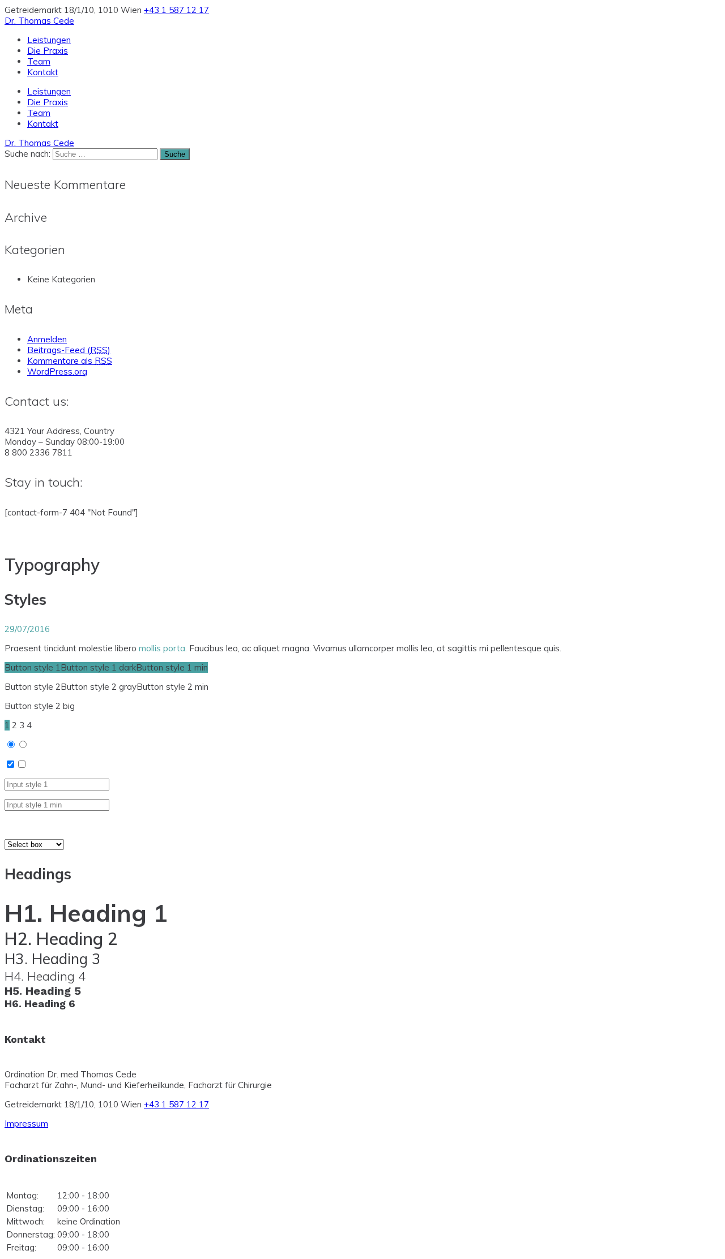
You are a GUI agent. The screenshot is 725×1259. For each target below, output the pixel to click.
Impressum (26, 1123)
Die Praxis (47, 50)
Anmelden (47, 339)
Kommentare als (69, 360)
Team (38, 61)
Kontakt (42, 72)
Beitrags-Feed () (68, 350)
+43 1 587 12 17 (176, 10)
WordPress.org (57, 371)
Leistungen (49, 40)
